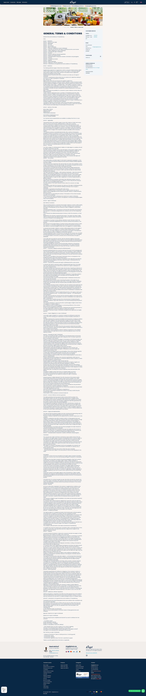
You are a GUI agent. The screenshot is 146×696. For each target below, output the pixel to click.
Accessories (12, 2)
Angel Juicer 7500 (64, 666)
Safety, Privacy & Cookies (48, 671)
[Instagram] (100, 56)
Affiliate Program (46, 683)
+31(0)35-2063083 (96, 36)
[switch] (4, 691)
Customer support (47, 677)
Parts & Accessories (80, 666)
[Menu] (5, 687)
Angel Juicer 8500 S (64, 668)
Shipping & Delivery (47, 675)
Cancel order (46, 687)
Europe (56, 6)
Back (65, 27)
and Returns (78, 6)
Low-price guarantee (47, 681)
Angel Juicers (6, 2)
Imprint (44, 684)
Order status (45, 686)
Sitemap (45, 678)
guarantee (91, 6)
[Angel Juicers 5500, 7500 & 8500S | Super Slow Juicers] (73, 2)
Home (68, 27)
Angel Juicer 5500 (64, 665)
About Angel (45, 665)
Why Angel (19, 2)
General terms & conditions (48, 666)
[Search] (132, 2)
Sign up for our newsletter (91, 652)
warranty (67, 6)
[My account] (134, 2)
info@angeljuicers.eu (97, 46)
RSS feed (45, 693)
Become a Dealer (46, 680)
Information (24, 2)
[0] (136, 2)
